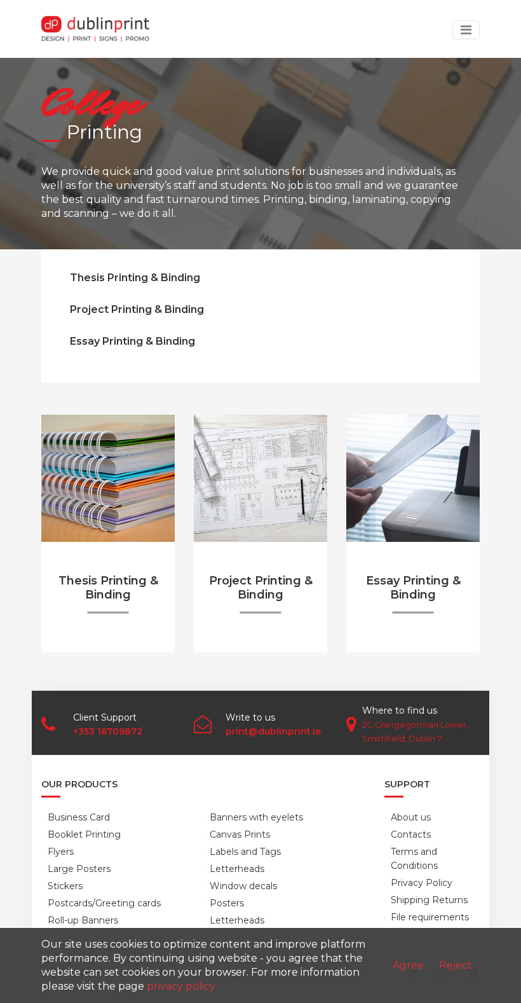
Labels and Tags (245, 851)
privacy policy (181, 986)
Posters (227, 903)
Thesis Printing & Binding (135, 278)
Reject (455, 965)
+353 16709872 (107, 731)
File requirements (430, 917)
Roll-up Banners (83, 920)
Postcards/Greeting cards (104, 903)
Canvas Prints (240, 834)
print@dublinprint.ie (273, 731)
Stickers (65, 886)
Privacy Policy (421, 883)
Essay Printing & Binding (132, 341)
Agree (408, 965)
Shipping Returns (429, 900)
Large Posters (79, 869)
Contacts (411, 834)
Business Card (79, 817)
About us (411, 817)
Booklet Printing (84, 834)
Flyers (61, 851)
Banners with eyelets (256, 817)
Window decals (243, 886)
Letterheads (237, 869)
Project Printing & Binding (137, 309)
